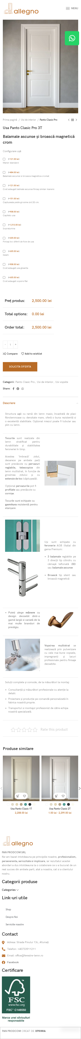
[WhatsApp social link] (22, 388)
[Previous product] (69, 120)
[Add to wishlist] (24, 796)
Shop (8, 909)
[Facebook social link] (13, 388)
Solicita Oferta (20, 366)
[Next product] (76, 120)
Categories (9, 890)
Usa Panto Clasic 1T (21, 808)
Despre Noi (12, 917)
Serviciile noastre (15, 924)
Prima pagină (10, 119)
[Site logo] (21, 8)
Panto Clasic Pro (48, 119)
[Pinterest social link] (17, 388)
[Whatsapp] (72, 38)
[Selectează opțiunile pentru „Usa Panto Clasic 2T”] (56, 796)
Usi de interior (29, 119)
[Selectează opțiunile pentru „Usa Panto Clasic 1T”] (18, 796)
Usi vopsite (61, 382)
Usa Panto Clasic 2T (60, 808)
